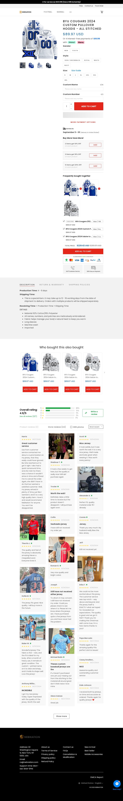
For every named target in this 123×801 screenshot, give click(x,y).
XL (81, 75)
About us (45, 747)
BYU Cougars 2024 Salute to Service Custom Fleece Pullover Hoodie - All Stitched (71, 376)
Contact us (89, 6)
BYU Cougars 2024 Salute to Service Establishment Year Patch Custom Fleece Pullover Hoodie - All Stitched (92, 376)
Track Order (99, 6)
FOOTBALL (48, 12)
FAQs (81, 6)
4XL (66, 80)
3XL (94, 75)
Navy (67, 65)
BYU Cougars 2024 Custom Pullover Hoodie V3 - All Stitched (79, 229)
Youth (75, 50)
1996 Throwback (72, 60)
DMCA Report (96, 777)
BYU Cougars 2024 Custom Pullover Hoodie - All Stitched (83, 221)
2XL (87, 75)
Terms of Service (49, 750)
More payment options (83, 122)
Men (66, 50)
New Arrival (90, 747)
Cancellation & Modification (70, 756)
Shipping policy (48, 757)
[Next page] (58, 39)
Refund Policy (47, 761)
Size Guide (76, 70)
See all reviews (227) (28, 416)
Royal (87, 60)
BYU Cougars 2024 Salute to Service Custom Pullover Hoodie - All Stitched (79, 236)
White (96, 60)
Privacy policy (47, 754)
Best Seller (90, 750)
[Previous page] (22, 39)
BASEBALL (60, 12)
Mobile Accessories (94, 754)
